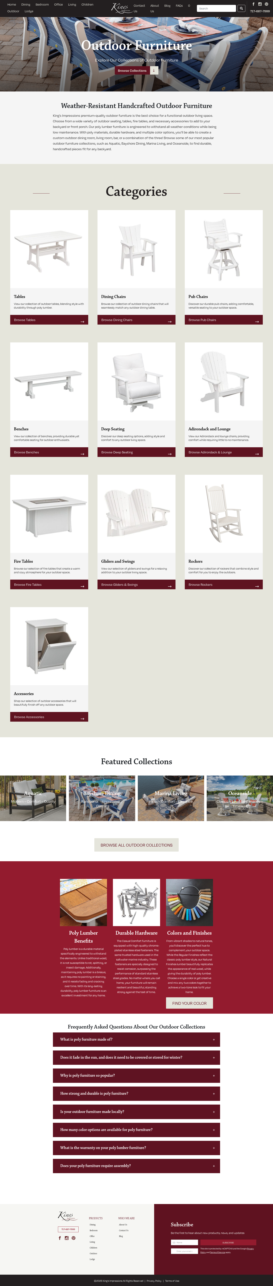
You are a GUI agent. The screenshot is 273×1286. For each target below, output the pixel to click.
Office (58, 4)
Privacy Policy (154, 1280)
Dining (25, 4)
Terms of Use (172, 1280)
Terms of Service (217, 1252)
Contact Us (139, 8)
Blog (167, 5)
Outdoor (13, 11)
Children (87, 4)
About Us (154, 8)
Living (72, 4)
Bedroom (42, 4)
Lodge (29, 11)
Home (11, 4)
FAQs (179, 5)
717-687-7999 (68, 1229)
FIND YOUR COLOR (189, 1003)
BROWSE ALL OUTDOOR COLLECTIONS (137, 845)
